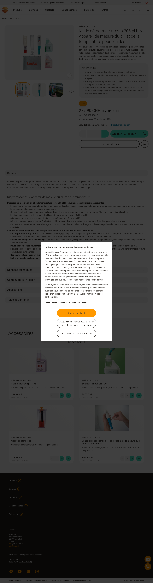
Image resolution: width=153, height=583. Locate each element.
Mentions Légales (79, 302)
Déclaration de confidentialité (57, 302)
